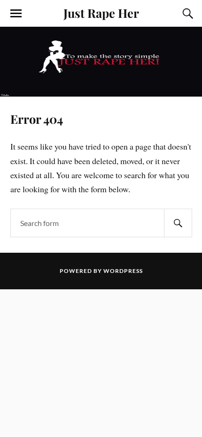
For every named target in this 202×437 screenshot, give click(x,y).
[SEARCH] (178, 223)
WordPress (123, 270)
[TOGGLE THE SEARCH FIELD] (186, 13)
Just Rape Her (101, 13)
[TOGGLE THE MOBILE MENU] (16, 13)
